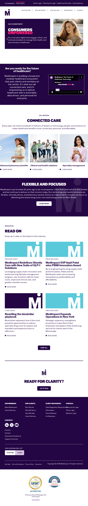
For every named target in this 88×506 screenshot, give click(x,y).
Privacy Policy (29, 464)
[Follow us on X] (12, 425)
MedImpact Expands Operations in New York (60, 315)
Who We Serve (30, 410)
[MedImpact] (7, 12)
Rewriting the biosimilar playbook (19, 315)
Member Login (71, 413)
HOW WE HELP (55, 10)
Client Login (37, 3)
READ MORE (11, 287)
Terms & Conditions (18, 464)
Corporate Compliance (13, 436)
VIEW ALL (44, 348)
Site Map (7, 464)
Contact (8, 433)
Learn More (36, 500)
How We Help (30, 413)
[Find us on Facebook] (7, 425)
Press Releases (51, 413)
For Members (50, 416)
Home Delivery (78, 3)
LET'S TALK (44, 388)
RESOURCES (68, 10)
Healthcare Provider (64, 3)
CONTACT (80, 10)
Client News (50, 410)
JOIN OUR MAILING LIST (14, 448)
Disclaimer (38, 464)
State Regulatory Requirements (57, 407)
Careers (8, 430)
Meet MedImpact (11, 407)
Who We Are (29, 407)
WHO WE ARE (26, 10)
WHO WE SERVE (40, 10)
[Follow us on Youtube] (17, 425)
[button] (7, 39)
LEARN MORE (7, 169)
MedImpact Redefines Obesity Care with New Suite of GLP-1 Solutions (23, 265)
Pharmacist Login (49, 3)
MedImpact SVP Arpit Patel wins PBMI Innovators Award (63, 264)
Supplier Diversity (11, 439)
